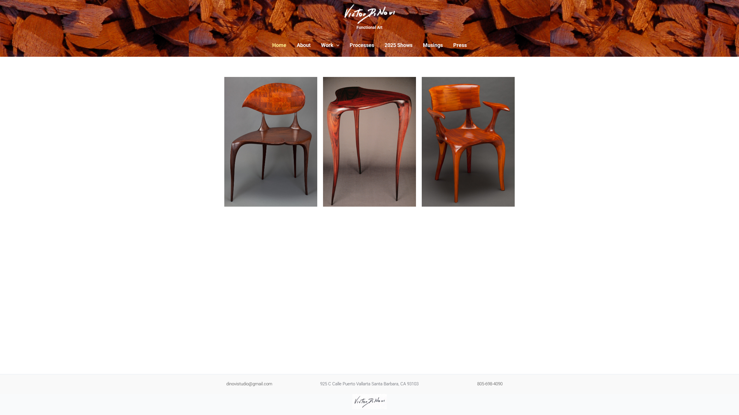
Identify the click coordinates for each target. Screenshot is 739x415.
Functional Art (369, 27)
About (304, 45)
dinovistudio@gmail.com (249, 383)
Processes (362, 45)
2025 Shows (399, 45)
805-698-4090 (490, 383)
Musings (433, 45)
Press (460, 45)
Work (327, 45)
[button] (336, 45)
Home (279, 45)
